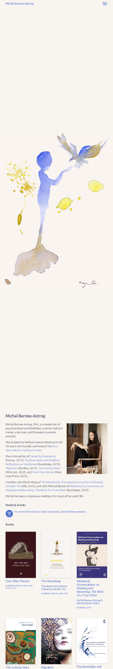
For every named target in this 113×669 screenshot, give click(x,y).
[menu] (104, 4)
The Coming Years (49, 468)
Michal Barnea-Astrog (20, 3)
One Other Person (43, 472)
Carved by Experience (43, 456)
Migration (12, 468)
